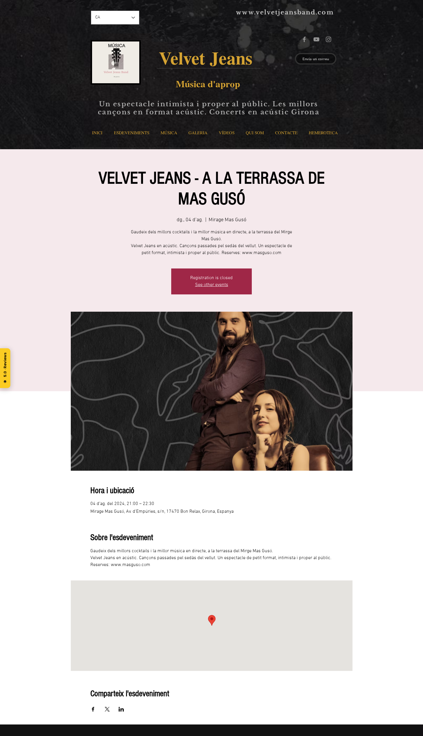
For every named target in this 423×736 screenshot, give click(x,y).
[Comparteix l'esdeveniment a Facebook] (93, 709)
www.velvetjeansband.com (285, 12)
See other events (211, 285)
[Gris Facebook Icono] (304, 39)
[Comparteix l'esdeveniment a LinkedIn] (121, 709)
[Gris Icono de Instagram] (328, 39)
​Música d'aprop (208, 83)
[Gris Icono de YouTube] (316, 39)
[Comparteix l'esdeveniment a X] (107, 709)
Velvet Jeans (208, 58)
